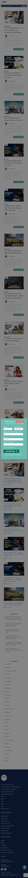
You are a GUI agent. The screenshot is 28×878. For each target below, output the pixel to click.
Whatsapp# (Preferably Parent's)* (12, 432)
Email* (5, 437)
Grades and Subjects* (9, 442)
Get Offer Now (10, 451)
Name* (5, 426)
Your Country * (18, 426)
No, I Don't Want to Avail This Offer (13, 454)
